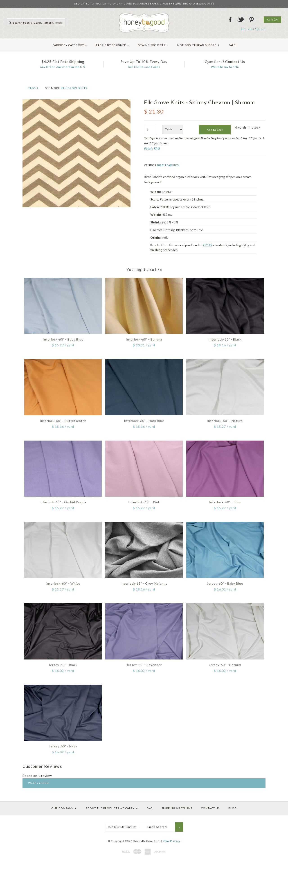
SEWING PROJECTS (153, 45)
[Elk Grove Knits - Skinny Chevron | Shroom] (76, 101)
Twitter (241, 20)
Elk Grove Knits (74, 88)
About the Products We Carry (112, 808)
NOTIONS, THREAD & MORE (198, 45)
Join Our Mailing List (122, 827)
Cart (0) (272, 19)
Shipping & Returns (177, 808)
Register (247, 28)
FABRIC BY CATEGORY (70, 45)
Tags (33, 88)
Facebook (230, 20)
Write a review (38, 783)
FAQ (150, 808)
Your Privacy (171, 841)
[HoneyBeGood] (144, 14)
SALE (232, 45)
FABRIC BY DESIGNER (112, 45)
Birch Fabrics (168, 165)
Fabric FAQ (152, 148)
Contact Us (210, 808)
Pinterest (251, 20)
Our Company (63, 808)
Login (261, 28)
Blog (232, 808)
